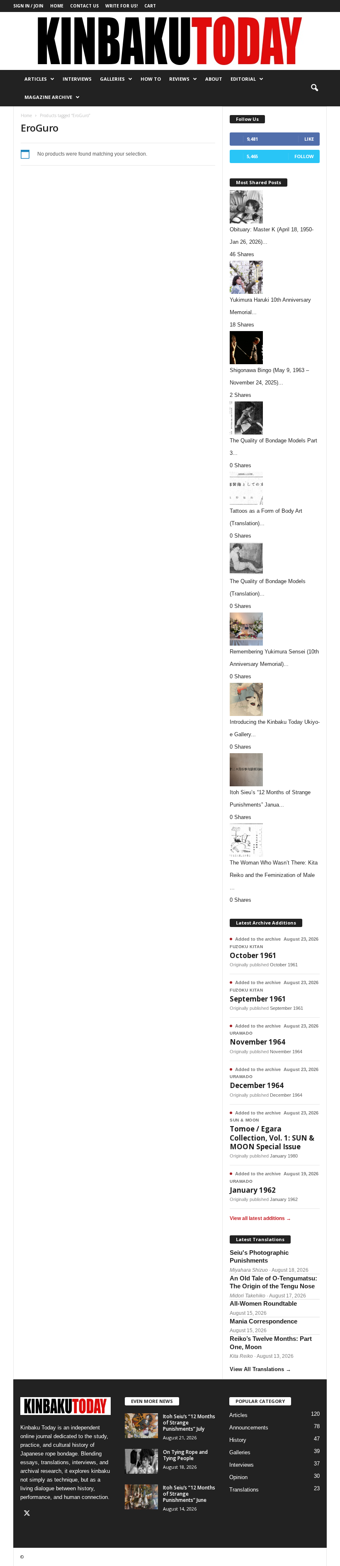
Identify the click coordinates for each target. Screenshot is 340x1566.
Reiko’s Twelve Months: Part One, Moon (271, 1342)
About (213, 79)
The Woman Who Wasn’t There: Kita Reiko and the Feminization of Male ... (274, 875)
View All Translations (260, 1369)
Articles (35, 79)
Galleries (112, 79)
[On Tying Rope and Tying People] (141, 1461)
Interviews (77, 79)
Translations (244, 1490)
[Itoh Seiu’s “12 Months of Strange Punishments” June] (141, 1496)
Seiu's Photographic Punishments (259, 1256)
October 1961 (253, 955)
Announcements (248, 1427)
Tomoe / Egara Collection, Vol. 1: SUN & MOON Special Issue (272, 1137)
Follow (304, 156)
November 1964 (257, 1042)
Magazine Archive (48, 97)
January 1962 (253, 1190)
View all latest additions (260, 1218)
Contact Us (84, 6)
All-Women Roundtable (263, 1303)
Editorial (243, 79)
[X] (28, 1514)
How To (151, 79)
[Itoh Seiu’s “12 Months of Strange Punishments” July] (141, 1425)
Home (56, 6)
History (237, 1440)
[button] (314, 88)
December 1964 (257, 1085)
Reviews (179, 79)
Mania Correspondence (263, 1321)
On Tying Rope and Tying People (185, 1455)
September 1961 (258, 999)
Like (309, 139)
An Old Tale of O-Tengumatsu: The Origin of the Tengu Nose (273, 1282)
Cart (150, 6)
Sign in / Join (28, 6)
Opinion (238, 1477)
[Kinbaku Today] (170, 41)
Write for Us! (121, 6)
